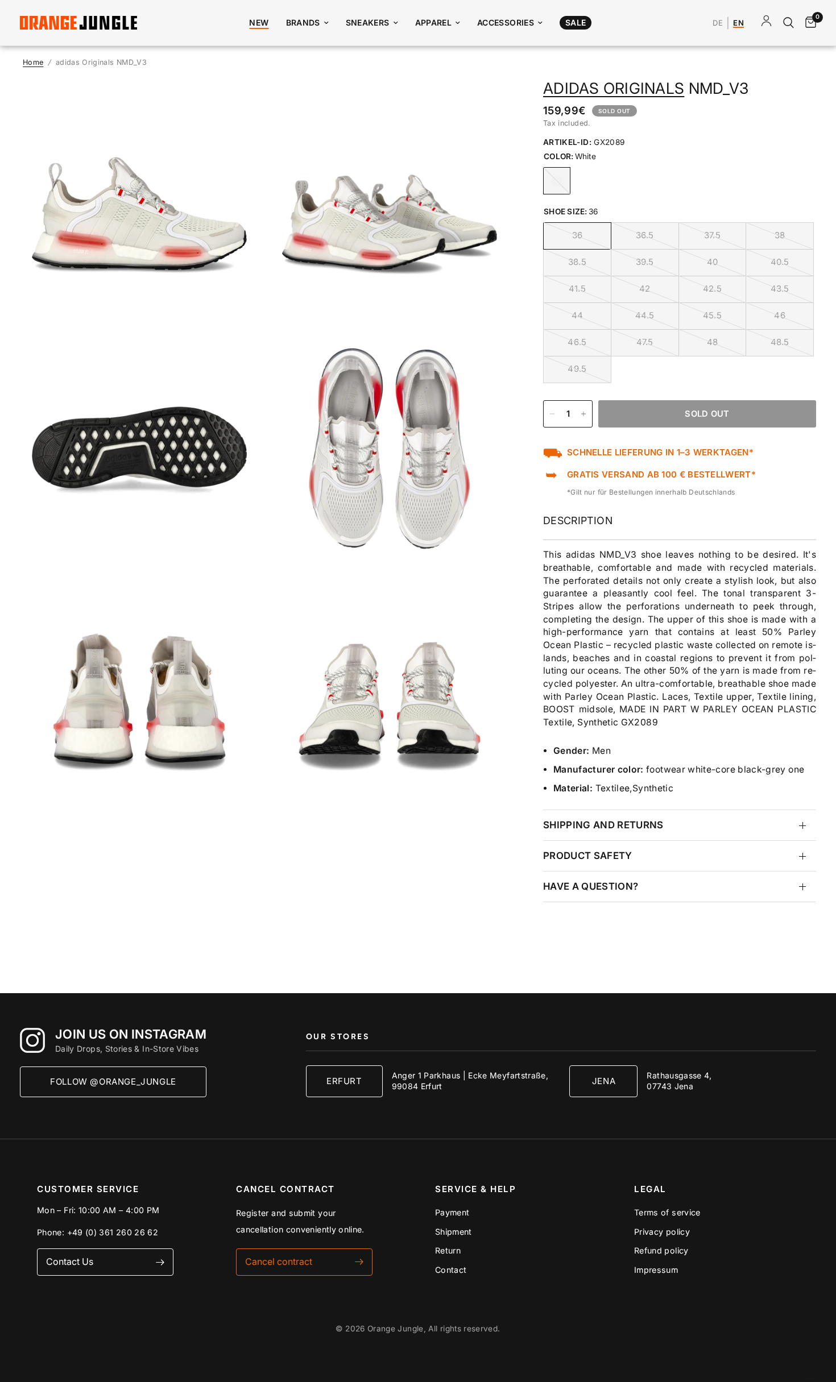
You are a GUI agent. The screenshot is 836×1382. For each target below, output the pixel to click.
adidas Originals (613, 88)
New (258, 22)
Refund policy (661, 1250)
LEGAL (650, 1189)
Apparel (433, 22)
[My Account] (766, 22)
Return (448, 1250)
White (556, 180)
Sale (575, 22)
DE (718, 23)
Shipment (453, 1231)
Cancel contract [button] (278, 1261)
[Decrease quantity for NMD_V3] (552, 414)
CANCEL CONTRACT (285, 1189)
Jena (603, 1081)
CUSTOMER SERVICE (88, 1189)
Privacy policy (662, 1231)
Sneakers (368, 22)
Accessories (505, 22)
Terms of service (667, 1212)
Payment (452, 1212)
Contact (451, 1270)
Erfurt (344, 1081)
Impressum (656, 1270)
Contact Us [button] (69, 1261)
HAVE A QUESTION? (590, 886)
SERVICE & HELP (475, 1189)
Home (33, 62)
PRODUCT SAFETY (587, 855)
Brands (303, 22)
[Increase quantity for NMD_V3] (583, 414)
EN (738, 23)
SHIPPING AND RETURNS (603, 825)
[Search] (788, 22)
